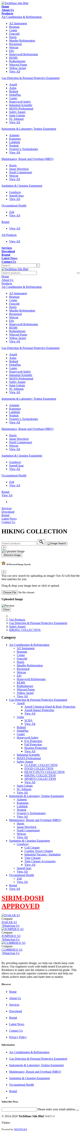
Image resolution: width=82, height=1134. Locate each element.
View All (14, 71)
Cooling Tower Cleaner (38, 851)
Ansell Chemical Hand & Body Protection (49, 706)
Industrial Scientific (20, 105)
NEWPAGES (20, 1129)
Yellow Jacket (17, 68)
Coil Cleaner (32, 847)
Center (13, 30)
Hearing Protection (35, 748)
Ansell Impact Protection (39, 710)
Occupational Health (14, 205)
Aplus (12, 88)
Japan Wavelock (19, 168)
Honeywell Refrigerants (23, 54)
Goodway (15, 192)
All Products (9, 235)
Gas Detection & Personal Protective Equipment (30, 78)
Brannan (14, 26)
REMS (13, 57)
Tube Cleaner (32, 857)
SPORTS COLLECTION (40, 778)
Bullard (13, 91)
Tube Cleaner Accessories (39, 861)
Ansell (13, 84)
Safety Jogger (17, 112)
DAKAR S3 (9, 922)
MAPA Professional (21, 108)
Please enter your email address (56, 1109)
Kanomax (15, 138)
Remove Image (12, 555)
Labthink (14, 142)
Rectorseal (15, 44)
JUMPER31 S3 (11, 936)
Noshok (14, 145)
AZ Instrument (18, 23)
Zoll (11, 212)
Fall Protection (33, 744)
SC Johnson (16, 118)
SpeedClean (16, 195)
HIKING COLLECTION (25, 630)
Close (6, 609)
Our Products (17, 619)
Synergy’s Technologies (23, 149)
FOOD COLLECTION (38, 768)
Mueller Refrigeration (22, 40)
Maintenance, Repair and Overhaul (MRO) (27, 159)
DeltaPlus (15, 94)
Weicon (13, 47)
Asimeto (14, 135)
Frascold (14, 33)
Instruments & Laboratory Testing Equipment (29, 128)
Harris (13, 37)
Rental (5, 222)
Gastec (13, 98)
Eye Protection (33, 741)
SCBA (28, 720)
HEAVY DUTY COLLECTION (44, 772)
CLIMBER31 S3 (12, 949)
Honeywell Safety (20, 101)
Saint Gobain (17, 115)
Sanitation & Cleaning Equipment (22, 185)
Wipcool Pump (18, 64)
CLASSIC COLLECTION (41, 765)
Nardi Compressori (20, 172)
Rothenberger (17, 61)
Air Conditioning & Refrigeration (22, 17)
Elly (11, 50)
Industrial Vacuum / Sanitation (42, 854)
